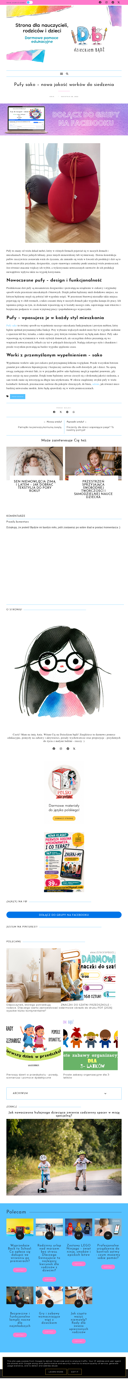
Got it (74, 1372)
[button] (33, 72)
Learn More (56, 1372)
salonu (95, 384)
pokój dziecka (18, 396)
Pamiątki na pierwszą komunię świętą (40, 427)
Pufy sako (11, 325)
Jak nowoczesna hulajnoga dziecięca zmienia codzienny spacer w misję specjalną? (64, 1114)
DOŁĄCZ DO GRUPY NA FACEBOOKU (64, 915)
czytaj (20, 1270)
